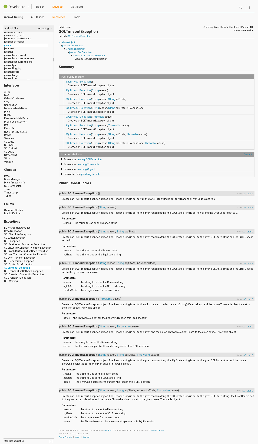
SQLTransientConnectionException (24, 274)
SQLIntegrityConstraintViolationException (27, 247)
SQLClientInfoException (17, 234)
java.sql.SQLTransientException (89, 55)
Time (7, 189)
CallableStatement (15, 98)
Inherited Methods (230, 27)
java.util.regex (12, 75)
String (95, 90)
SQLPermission (13, 186)
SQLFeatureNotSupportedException (24, 244)
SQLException (12, 241)
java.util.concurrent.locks (18, 61)
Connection (10, 105)
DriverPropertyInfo (14, 182)
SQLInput (9, 145)
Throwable (98, 116)
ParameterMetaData (16, 118)
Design (40, 6)
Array (7, 91)
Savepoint (10, 138)
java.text (9, 48)
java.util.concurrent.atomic (19, 58)
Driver (7, 111)
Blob (6, 95)
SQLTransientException (17, 277)
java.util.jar (10, 65)
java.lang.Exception (75, 49)
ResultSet (10, 128)
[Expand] (248, 154)
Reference (58, 17)
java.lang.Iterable (90, 174)
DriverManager (12, 179)
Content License (156, 430)
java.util (8, 51)
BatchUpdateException (17, 227)
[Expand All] (247, 27)
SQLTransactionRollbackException (23, 271)
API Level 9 (247, 30)
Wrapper (9, 161)
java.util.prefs (11, 71)
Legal (77, 437)
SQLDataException (14, 237)
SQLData (9, 141)
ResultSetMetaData (15, 131)
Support (86, 437)
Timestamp (11, 192)
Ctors (217, 27)
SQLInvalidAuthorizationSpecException (26, 251)
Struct (8, 158)
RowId (7, 135)
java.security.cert (14, 35)
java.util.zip (10, 78)
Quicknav (28, 7)
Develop (57, 6)
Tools (76, 17)
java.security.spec (14, 41)
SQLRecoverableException (19, 261)
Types (7, 196)
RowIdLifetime (12, 213)
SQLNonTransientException (19, 257)
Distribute (77, 6)
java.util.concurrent (15, 55)
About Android (65, 437)
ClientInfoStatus (13, 210)
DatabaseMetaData (15, 108)
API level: (42, 28)
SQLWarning (11, 281)
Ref (6, 125)
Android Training (13, 17)
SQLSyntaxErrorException (18, 264)
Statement (10, 155)
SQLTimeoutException (17, 267)
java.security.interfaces (17, 38)
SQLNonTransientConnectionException (26, 254)
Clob (6, 101)
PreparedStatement (15, 121)
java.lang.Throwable (72, 45)
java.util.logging (12, 68)
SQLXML (9, 151)
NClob (7, 115)
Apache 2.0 (108, 430)
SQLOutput (10, 148)
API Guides (37, 17)
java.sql (8, 45)
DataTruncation (13, 231)
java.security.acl (13, 31)
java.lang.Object (67, 42)
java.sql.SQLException (80, 52)
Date (7, 176)
